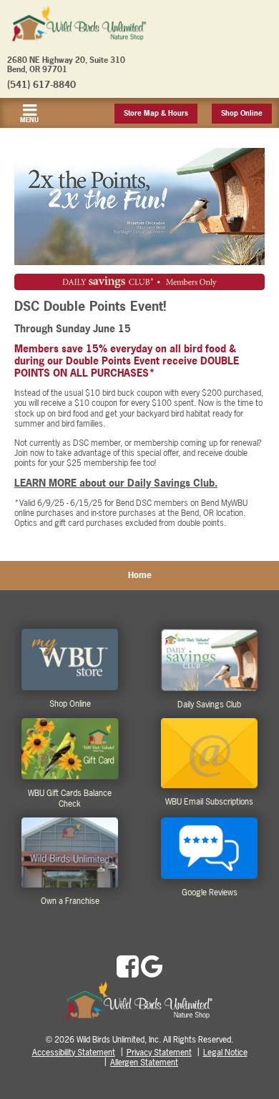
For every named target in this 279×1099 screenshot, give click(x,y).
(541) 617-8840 (41, 84)
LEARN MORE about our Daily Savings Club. (115, 482)
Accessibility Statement (73, 1052)
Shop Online (242, 113)
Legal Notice (225, 1052)
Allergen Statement (144, 1062)
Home (140, 575)
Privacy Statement (159, 1052)
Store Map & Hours (156, 113)
